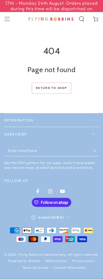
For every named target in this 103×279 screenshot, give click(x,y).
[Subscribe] (95, 151)
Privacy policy (83, 261)
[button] (81, 19)
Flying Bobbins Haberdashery (42, 254)
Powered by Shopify (24, 261)
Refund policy (57, 261)
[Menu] (7, 19)
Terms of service (35, 267)
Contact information (69, 267)
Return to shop (51, 88)
